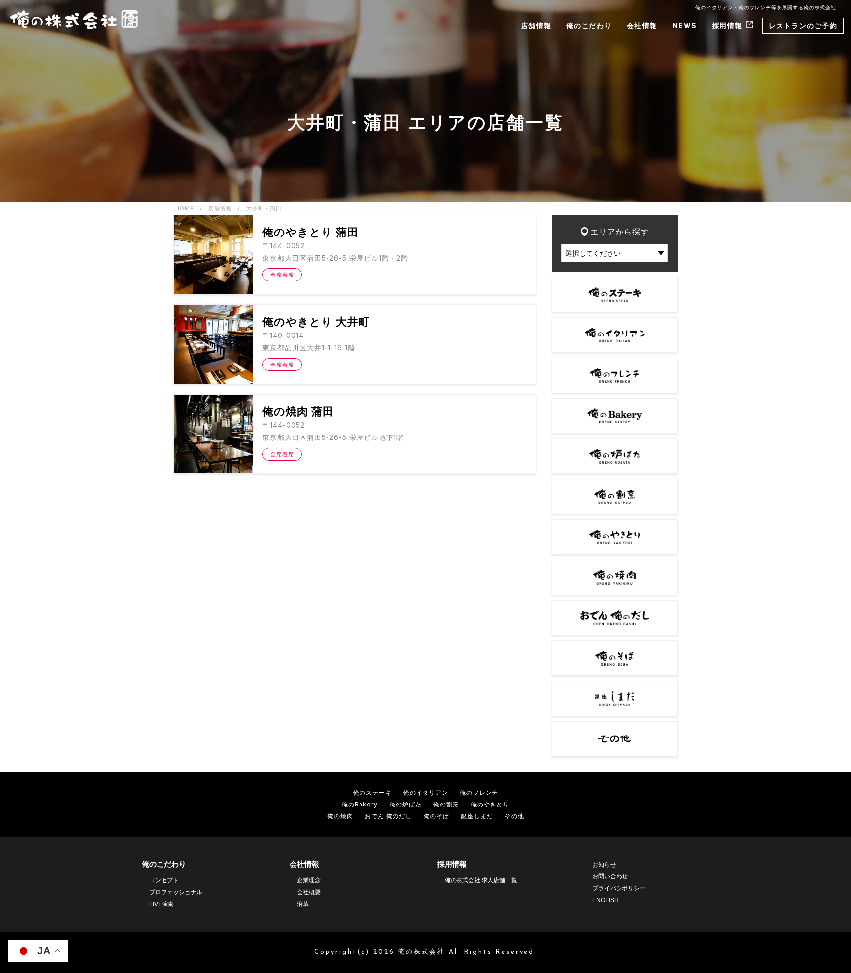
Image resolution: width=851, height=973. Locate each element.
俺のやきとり (490, 804)
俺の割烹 (446, 804)
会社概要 (309, 892)
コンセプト (164, 880)
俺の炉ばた (406, 804)
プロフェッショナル (175, 892)
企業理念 (309, 880)
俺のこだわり (589, 25)
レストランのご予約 (803, 25)
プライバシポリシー (619, 888)
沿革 (303, 904)
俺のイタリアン (425, 792)
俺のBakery (360, 804)
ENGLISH (605, 900)
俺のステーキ (372, 792)
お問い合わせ (610, 876)
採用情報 (727, 25)
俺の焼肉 (340, 816)
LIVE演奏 (161, 904)
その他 (514, 816)
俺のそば (436, 816)
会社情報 (642, 25)
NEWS (684, 25)
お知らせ (604, 864)
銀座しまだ (477, 816)
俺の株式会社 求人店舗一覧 (481, 880)
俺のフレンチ (479, 792)
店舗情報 (536, 25)
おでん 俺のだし (388, 816)
